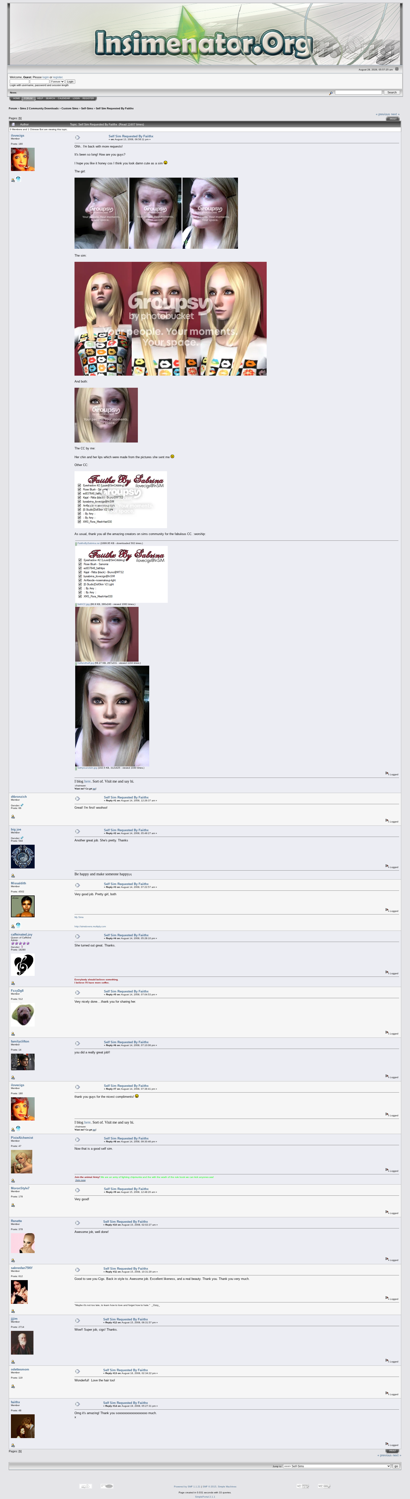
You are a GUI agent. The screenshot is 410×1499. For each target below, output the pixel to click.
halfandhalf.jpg (85, 663)
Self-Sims (87, 108)
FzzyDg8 (17, 990)
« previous (383, 114)
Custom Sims (69, 108)
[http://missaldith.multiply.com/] (18, 927)
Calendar (64, 98)
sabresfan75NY (22, 1268)
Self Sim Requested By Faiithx (115, 108)
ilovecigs (17, 135)
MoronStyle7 (20, 1188)
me (94, 788)
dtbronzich (19, 796)
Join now (80, 1180)
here (87, 781)
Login (76, 98)
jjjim (14, 1318)
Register (88, 98)
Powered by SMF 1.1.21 (187, 1486)
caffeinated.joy (21, 934)
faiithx (15, 1402)
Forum (28, 98)
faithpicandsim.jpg (87, 767)
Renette (16, 1221)
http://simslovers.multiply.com (90, 926)
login (45, 77)
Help (40, 98)
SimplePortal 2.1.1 (205, 1496)
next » (395, 114)
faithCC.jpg (83, 604)
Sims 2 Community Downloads (39, 108)
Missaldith (18, 883)
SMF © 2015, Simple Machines (219, 1486)
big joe (16, 829)
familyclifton (20, 1041)
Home (16, 98)
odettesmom (20, 1369)
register (57, 77)
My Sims (79, 917)
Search (50, 98)
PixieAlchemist (22, 1137)
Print (393, 119)
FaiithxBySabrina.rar (88, 543)
